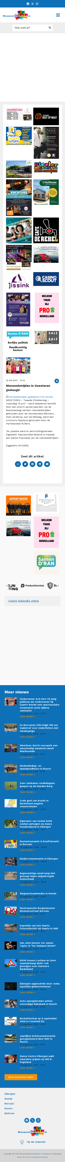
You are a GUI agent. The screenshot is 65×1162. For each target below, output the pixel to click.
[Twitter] (32, 3)
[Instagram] (37, 3)
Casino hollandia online (23, 600)
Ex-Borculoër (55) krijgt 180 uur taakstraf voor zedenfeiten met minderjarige (39, 728)
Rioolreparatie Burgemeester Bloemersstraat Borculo (37, 909)
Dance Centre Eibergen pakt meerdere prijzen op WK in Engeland (37, 1059)
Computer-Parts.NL (39, 1157)
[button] (57, 381)
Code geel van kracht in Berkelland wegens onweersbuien (34, 803)
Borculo (9, 1103)
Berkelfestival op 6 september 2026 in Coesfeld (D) (38, 1020)
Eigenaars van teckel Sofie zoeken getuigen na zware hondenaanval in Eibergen (36, 824)
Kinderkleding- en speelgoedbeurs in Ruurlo (35, 767)
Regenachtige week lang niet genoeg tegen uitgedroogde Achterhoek (37, 876)
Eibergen (10, 1093)
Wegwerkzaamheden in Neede (38, 893)
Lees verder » (27, 716)
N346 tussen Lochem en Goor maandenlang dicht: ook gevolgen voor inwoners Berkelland (38, 965)
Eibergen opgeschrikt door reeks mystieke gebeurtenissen (40, 985)
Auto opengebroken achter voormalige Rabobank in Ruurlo (38, 1002)
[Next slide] (58, 585)
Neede (8, 1098)
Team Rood (22, 1157)
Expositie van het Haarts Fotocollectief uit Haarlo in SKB (39, 927)
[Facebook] (28, 3)
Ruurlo (8, 1108)
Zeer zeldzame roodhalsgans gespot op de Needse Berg (37, 784)
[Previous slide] (7, 585)
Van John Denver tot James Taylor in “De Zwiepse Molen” (38, 944)
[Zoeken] (50, 27)
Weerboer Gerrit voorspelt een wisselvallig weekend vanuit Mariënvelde (39, 748)
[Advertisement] (32, 67)
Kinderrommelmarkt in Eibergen (39, 858)
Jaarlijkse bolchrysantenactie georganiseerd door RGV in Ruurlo (37, 1038)
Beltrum (9, 1113)
